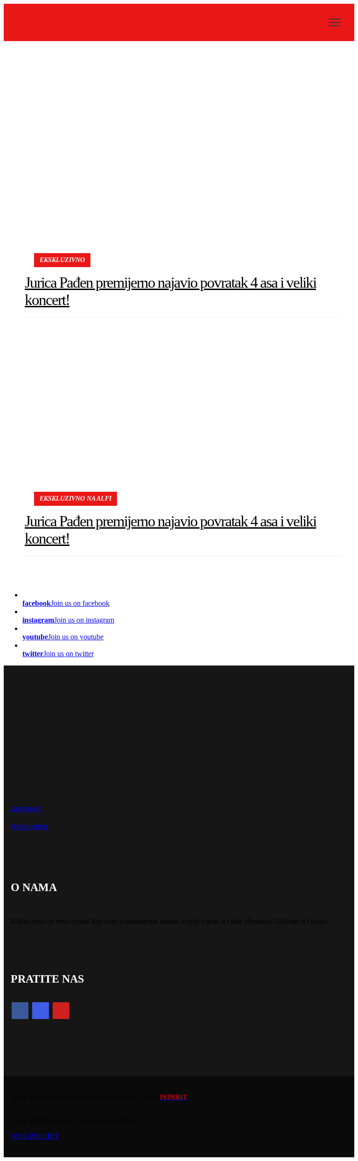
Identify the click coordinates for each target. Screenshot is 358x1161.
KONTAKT (26, 809)
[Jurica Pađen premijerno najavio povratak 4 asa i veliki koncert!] (182, 155)
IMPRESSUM (29, 826)
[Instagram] (40, 1010)
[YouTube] (61, 1010)
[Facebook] (20, 1010)
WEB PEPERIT (35, 1136)
